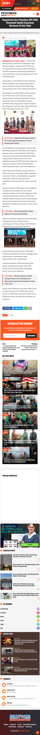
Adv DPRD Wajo (4, 609)
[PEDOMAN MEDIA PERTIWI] (20, 721)
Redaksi (6, 725)
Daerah (2, 620)
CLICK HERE (29, 545)
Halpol (2, 624)
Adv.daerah (3, 613)
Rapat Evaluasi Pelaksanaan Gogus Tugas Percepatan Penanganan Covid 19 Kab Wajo (24, 585)
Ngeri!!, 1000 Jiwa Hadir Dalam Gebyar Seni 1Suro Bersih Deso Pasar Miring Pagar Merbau (20, 391)
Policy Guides (12, 727)
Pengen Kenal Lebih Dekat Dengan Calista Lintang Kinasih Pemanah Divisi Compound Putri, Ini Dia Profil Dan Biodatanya (20, 373)
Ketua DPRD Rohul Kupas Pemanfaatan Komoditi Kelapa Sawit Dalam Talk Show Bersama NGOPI (19, 461)
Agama (2, 616)
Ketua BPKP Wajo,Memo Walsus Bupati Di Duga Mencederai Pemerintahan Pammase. (25, 556)
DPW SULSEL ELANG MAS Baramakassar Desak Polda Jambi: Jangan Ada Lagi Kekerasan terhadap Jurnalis (25, 642)
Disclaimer (21, 727)
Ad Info (19, 725)
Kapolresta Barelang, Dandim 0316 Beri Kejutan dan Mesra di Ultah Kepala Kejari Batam (19, 140)
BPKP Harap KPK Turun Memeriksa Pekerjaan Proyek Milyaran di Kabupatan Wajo (26, 565)
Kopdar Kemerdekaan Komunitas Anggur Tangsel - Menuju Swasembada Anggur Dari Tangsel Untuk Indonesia (18, 408)
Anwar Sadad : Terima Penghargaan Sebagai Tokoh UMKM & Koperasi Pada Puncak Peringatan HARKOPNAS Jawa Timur (20, 443)
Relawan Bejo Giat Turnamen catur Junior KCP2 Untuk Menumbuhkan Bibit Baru (19, 426)
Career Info (28, 727)
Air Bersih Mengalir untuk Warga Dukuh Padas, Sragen (26, 660)
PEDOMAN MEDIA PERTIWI (24, 731)
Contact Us (13, 725)
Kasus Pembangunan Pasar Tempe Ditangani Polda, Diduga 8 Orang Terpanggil (26, 575)
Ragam (12, 315)
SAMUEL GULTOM (11, 690)
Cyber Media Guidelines (29, 725)
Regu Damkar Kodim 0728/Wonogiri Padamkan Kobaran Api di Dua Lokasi (26, 670)
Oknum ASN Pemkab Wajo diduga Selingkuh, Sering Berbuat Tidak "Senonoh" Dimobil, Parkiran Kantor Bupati (26, 595)
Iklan (1, 628)
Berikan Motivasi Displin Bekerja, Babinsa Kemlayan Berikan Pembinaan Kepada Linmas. (25, 651)
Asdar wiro (9, 703)
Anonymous (10, 684)
